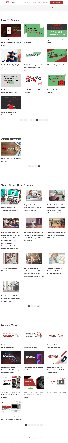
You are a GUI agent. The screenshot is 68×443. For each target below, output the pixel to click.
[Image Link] (11, 30)
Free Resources (36, 2)
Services (26, 2)
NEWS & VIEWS (44, 8)
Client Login (45, 2)
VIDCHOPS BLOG (12, 8)
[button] (29, 2)
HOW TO (23, 8)
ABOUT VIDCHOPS (34, 8)
